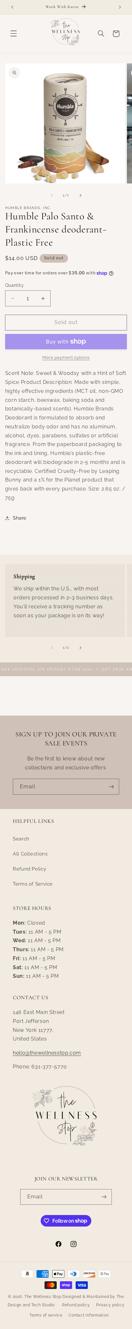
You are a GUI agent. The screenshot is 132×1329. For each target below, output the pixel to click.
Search (21, 838)
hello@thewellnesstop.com (47, 1053)
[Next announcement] (120, 7)
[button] (13, 33)
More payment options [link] (66, 357)
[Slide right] (80, 195)
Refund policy (76, 1305)
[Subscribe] (111, 786)
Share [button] (20, 518)
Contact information (89, 1315)
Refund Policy (29, 868)
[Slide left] (52, 195)
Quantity (14, 285)
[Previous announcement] (12, 7)
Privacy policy (110, 1305)
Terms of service (45, 1315)
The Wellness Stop (43, 1296)
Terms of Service (33, 884)
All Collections (30, 853)
